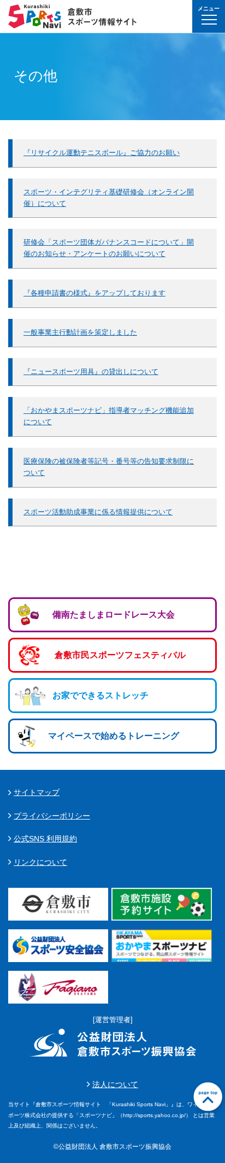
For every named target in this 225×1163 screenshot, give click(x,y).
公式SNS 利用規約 (45, 838)
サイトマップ (37, 792)
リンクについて (40, 862)
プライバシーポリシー (52, 815)
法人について (115, 1084)
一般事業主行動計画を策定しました (80, 332)
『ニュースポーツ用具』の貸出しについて (90, 371)
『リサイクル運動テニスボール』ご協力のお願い (101, 153)
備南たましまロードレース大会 (113, 614)
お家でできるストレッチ (100, 695)
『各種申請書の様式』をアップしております (94, 293)
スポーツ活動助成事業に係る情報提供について (98, 512)
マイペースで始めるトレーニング (113, 735)
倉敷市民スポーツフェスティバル (120, 655)
